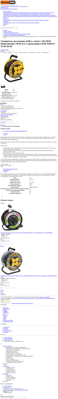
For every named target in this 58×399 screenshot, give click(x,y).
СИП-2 (5, 316)
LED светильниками (39, 298)
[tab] (6, 170)
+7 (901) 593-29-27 (23, 6)
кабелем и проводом (45, 297)
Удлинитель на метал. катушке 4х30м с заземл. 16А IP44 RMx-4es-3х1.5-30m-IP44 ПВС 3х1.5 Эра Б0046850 (26, 232)
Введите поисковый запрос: (7, 396)
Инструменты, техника (17, 13)
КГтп (4, 314)
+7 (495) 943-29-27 (5, 6)
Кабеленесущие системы (29, 13)
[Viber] (4, 103)
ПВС (4, 319)
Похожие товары (5, 49)
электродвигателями (49, 298)
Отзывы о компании (21, 22)
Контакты (5, 24)
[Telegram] (6, 103)
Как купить (6, 18)
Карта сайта (30, 303)
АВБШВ (5, 311)
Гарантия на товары (44, 20)
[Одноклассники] (2, 103)
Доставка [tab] (5, 133)
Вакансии (37, 22)
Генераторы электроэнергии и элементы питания (36, 12)
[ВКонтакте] (1, 103)
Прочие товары (7, 16)
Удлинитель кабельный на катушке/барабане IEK (15, 131)
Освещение (53, 15)
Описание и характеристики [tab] (10, 169)
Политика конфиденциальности (19, 303)
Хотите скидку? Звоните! (7, 114)
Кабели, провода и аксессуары (42, 13)
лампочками (30, 298)
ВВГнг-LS (5, 307)
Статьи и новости (30, 22)
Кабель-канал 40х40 (8, 321)
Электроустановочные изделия (49, 16)
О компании (6, 327)
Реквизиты (6, 22)
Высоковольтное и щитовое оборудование (13, 12)
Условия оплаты (16, 20)
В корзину (3, 125)
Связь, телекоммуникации (17, 16)
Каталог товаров (7, 11)
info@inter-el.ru (4, 7)
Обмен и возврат (35, 20)
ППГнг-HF (6, 312)
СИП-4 (5, 317)
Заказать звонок (4, 116)
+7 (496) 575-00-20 (14, 6)
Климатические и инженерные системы (13, 15)
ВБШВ (5, 310)
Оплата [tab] (5, 134)
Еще (4, 25)
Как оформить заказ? (25, 20)
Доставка (5, 328)
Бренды (5, 17)
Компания (5, 21)
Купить (2, 246)
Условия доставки (7, 20)
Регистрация (4, 111)
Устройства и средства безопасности (33, 16)
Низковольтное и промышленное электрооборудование (36, 15)
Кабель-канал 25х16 (8, 320)
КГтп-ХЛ (5, 315)
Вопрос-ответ (12, 22)
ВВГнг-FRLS (6, 309)
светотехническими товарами (19, 298)
